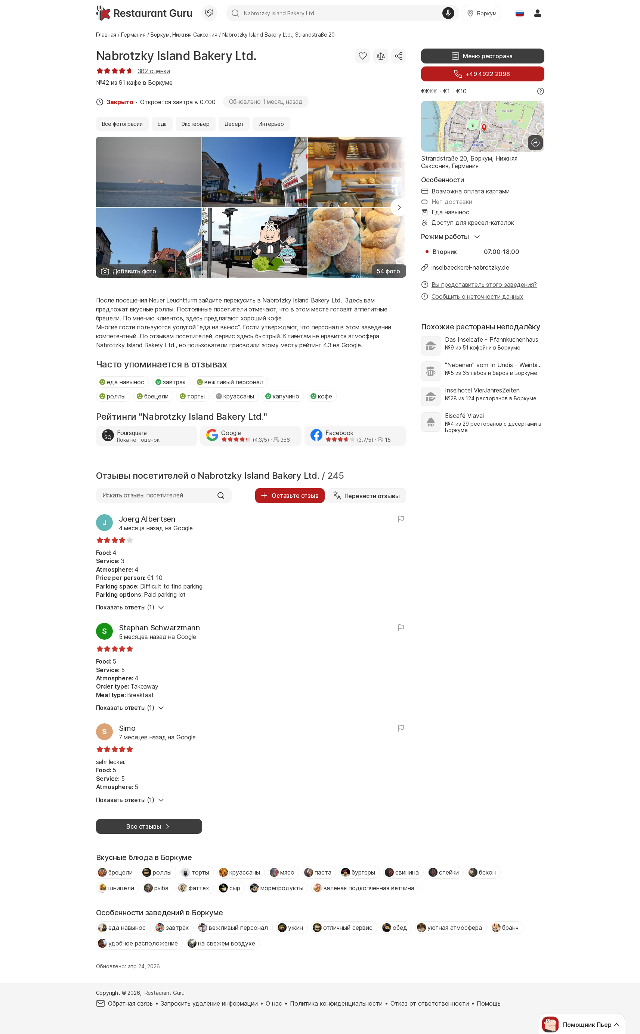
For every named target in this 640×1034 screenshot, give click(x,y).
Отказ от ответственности (429, 1003)
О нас (274, 1003)
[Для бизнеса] (209, 13)
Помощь (489, 1003)
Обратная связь (130, 1003)
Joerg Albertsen (147, 519)
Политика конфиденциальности (336, 1003)
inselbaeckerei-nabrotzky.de (470, 267)
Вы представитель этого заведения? (484, 284)
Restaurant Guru (165, 993)
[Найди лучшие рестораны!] (144, 13)
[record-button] (448, 13)
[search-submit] (235, 13)
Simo (127, 728)
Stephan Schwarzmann (159, 627)
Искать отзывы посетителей (142, 495)
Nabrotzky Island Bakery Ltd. (176, 56)
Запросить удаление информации (209, 1003)
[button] (399, 207)
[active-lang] (520, 13)
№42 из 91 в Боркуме (134, 82)
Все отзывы (143, 826)
